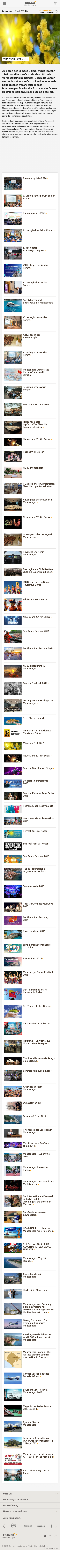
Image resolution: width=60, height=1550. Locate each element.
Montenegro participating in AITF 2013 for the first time (38, 1455)
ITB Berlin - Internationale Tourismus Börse (37, 583)
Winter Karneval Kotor (35, 599)
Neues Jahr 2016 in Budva (37, 755)
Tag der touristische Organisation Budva (34, 870)
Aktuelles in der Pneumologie (31, 336)
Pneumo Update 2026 (34, 178)
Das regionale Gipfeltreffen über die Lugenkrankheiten (38, 570)
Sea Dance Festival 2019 (36, 404)
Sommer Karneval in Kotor (37, 1070)
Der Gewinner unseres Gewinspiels (34, 1213)
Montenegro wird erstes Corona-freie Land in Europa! (36, 372)
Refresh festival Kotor (35, 831)
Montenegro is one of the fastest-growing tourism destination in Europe (37, 1355)
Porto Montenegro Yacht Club (36, 1471)
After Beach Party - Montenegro (33, 1088)
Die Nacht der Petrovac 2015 (35, 782)
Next (56, 1525)
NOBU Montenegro (33, 467)
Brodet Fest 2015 (32, 958)
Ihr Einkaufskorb (46, 10)
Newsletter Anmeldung (15, 1511)
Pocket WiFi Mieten (33, 452)
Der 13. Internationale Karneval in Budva (35, 991)
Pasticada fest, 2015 (34, 931)
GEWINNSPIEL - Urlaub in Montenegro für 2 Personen (38, 1229)
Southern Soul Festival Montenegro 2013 (35, 1391)
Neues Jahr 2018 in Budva (37, 517)
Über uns (7, 1494)
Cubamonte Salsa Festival (37, 1023)
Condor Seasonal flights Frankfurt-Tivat (36, 1375)
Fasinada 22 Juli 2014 (34, 1116)
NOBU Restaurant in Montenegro (34, 667)
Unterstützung (10, 1505)
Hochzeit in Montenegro (36, 1290)
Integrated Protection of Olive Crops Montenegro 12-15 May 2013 (38, 1441)
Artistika (54, 1548)
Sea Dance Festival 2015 (36, 856)
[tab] (30, 1494)
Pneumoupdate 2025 (34, 213)
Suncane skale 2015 (33, 886)
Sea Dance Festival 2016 (36, 631)
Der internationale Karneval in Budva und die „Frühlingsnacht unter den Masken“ (38, 1200)
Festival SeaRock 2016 (35, 683)
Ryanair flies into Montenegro (32, 1423)
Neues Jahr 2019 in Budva (37, 439)
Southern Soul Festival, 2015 (35, 918)
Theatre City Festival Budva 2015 (38, 905)
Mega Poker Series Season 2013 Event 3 (37, 1407)
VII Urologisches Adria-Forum (35, 266)
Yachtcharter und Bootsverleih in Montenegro (38, 301)
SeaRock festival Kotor (35, 843)
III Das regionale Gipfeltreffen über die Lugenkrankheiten (35, 424)
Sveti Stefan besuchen (35, 718)
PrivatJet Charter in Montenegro (33, 553)
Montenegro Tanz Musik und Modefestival (38, 1182)
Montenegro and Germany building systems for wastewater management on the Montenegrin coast (38, 1308)
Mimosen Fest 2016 (33, 743)
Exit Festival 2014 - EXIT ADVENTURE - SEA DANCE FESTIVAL (37, 1247)
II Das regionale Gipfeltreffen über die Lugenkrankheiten (39, 485)
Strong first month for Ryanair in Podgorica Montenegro (35, 1323)
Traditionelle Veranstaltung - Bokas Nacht (39, 1059)
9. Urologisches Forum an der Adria (39, 197)
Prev (3, 1525)
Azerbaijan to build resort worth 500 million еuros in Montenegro (37, 1337)
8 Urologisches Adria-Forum (38, 230)
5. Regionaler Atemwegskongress (33, 249)
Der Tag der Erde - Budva (36, 1006)
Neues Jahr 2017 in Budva (37, 617)
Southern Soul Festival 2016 (38, 648)
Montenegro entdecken (15, 1499)
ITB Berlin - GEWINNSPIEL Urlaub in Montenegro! (36, 1042)
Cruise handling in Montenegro (32, 1275)
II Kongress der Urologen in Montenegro (37, 1131)
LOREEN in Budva (32, 1102)
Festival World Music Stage (38, 768)
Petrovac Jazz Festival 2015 (38, 806)
